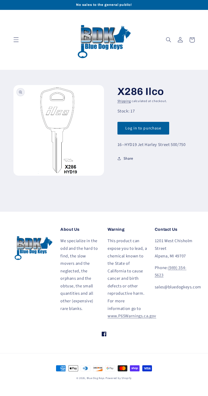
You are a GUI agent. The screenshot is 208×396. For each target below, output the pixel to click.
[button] (16, 40)
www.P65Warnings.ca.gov (132, 316)
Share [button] (128, 158)
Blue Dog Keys (96, 378)
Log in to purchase (143, 128)
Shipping (124, 101)
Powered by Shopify (119, 378)
